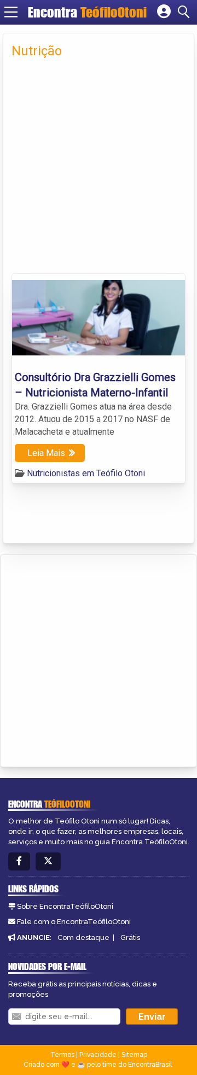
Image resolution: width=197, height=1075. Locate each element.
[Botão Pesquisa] (185, 12)
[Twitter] (48, 861)
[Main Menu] (11, 12)
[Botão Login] (164, 12)
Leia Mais (46, 453)
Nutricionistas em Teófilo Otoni (86, 473)
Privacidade (98, 1055)
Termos (62, 1055)
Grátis (130, 937)
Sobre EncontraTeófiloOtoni (65, 906)
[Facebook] (19, 861)
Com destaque (83, 937)
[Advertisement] (98, 169)
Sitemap (134, 1055)
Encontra (87, 12)
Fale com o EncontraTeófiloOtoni (74, 922)
